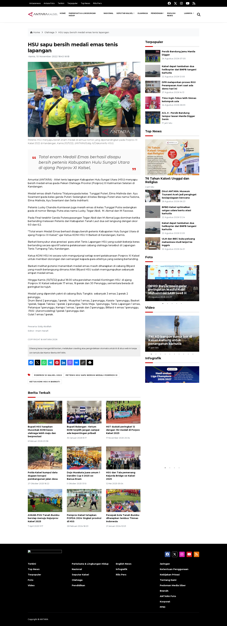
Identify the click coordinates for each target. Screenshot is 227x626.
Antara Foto (49, 3)
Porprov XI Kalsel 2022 (48, 375)
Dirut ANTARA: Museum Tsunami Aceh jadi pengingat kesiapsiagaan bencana (179, 194)
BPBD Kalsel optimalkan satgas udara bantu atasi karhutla (176, 210)
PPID (162, 607)
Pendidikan (157, 13)
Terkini (61, 3)
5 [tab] (181, 303)
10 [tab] (193, 354)
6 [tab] (174, 354)
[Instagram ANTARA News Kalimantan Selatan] (181, 3)
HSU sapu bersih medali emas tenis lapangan (83, 32)
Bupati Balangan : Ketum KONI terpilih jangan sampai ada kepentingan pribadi (83, 430)
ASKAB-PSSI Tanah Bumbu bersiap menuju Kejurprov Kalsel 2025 (43, 518)
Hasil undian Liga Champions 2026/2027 (170, 455)
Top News (85, 3)
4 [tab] (176, 303)
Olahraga (142, 13)
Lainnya (188, 13)
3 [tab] (172, 303)
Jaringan (165, 563)
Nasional (108, 13)
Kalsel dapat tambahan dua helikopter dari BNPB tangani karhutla (179, 69)
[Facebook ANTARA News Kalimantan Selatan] (169, 3)
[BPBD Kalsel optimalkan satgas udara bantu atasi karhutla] (152, 211)
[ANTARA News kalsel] (43, 14)
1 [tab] (162, 303)
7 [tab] (179, 354)
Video (150, 307)
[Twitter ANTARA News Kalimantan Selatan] (175, 3)
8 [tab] (183, 354)
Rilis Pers (97, 3)
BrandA (164, 590)
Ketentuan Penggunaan (174, 569)
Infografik (153, 358)
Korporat (165, 601)
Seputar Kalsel (124, 13)
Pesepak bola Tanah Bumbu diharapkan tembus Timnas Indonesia (122, 518)
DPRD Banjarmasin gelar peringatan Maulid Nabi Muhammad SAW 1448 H (167, 289)
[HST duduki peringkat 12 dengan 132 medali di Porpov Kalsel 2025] (123, 411)
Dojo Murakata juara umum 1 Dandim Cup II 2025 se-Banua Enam (83, 475)
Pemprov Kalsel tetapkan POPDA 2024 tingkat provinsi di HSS (84, 518)
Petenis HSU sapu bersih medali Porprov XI (92, 375)
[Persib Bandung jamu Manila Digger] (152, 55)
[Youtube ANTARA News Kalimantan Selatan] (187, 3)
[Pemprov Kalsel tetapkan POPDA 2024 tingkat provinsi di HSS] (84, 500)
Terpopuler (72, 3)
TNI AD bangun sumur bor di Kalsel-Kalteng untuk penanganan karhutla (170, 340)
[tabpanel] (172, 283)
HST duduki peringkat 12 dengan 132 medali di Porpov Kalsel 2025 (123, 430)
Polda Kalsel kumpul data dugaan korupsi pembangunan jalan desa (43, 475)
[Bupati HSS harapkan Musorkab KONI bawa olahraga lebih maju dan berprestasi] (45, 411)
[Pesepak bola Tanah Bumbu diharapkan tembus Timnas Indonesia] (123, 500)
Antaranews (35, 3)
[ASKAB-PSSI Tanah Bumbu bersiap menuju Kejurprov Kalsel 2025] (45, 500)
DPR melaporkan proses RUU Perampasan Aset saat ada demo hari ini (179, 85)
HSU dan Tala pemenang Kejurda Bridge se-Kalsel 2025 (120, 475)
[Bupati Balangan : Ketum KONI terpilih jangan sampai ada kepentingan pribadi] (84, 411)
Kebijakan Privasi (170, 574)
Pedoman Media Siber (173, 585)
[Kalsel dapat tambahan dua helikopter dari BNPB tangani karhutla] (152, 70)
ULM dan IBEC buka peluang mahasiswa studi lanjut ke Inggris (178, 242)
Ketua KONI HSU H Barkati (44, 382)
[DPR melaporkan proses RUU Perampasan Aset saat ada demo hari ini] (152, 86)
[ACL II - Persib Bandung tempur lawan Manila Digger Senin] (152, 117)
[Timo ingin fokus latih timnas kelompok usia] (152, 102)
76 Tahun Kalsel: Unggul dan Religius (167, 180)
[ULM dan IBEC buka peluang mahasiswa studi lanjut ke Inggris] (152, 243)
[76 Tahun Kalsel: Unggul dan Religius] (172, 156)
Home (63, 13)
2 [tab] (167, 303)
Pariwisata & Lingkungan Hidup (82, 14)
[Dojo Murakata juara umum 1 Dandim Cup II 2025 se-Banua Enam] (84, 457)
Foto (149, 257)
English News (171, 14)
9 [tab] (188, 354)
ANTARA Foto (168, 596)
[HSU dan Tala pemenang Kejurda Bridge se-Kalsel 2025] (123, 457)
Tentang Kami (168, 580)
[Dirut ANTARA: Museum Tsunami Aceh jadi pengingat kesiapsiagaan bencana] (152, 195)
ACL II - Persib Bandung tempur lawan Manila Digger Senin (178, 116)
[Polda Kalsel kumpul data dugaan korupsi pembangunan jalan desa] (45, 457)
